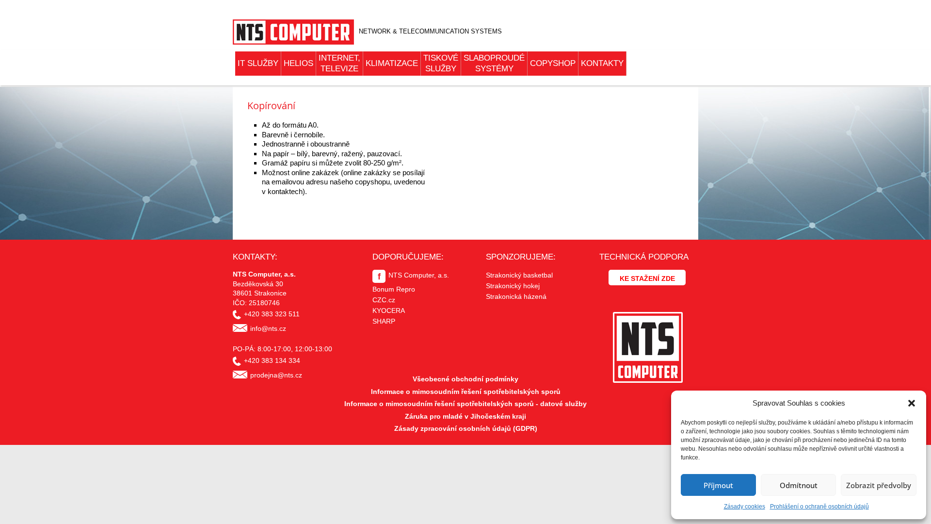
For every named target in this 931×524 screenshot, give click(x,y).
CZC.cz (383, 300)
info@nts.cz (268, 328)
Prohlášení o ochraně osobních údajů (819, 506)
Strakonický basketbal (519, 275)
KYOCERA (388, 310)
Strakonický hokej (513, 286)
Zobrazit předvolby (878, 485)
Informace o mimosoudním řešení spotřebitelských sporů (466, 391)
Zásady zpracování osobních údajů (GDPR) (465, 428)
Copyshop (553, 63)
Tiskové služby (440, 63)
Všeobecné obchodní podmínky (465, 379)
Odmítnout (799, 485)
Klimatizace (392, 63)
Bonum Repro (393, 289)
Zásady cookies (744, 506)
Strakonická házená (516, 296)
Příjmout (718, 485)
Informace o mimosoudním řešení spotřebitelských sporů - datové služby (465, 404)
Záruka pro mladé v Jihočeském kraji (465, 416)
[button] (911, 403)
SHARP (383, 321)
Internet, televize (339, 63)
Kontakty (602, 63)
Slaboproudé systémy (494, 63)
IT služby (258, 63)
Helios (298, 63)
